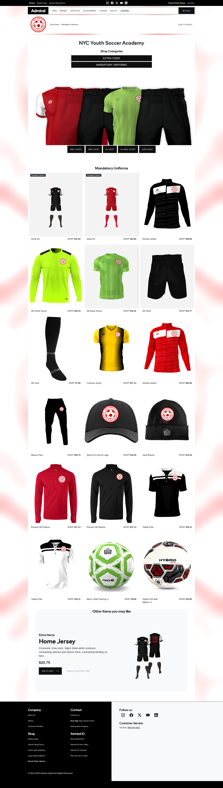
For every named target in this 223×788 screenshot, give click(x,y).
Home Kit (35, 239)
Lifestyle (75, 10)
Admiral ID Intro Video (79, 744)
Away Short (93, 149)
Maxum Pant (37, 455)
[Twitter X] (116, 3)
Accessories (89, 10)
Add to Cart (43, 230)
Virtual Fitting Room (57, 3)
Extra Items (54, 24)
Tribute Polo (148, 527)
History (31, 721)
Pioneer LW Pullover (40, 527)
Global (32, 3)
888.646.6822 (134, 728)
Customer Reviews (35, 726)
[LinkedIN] (126, 3)
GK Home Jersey (39, 311)
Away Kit (91, 239)
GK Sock (35, 383)
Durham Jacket (149, 239)
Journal (124, 10)
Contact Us (74, 715)
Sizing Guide (42, 3)
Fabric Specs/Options (36, 750)
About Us (31, 715)
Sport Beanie (148, 455)
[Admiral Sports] (38, 10)
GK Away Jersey (128, 149)
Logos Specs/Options (36, 756)
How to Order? (185, 24)
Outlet (113, 10)
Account (191, 3)
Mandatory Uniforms (70, 24)
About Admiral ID (77, 739)
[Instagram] (107, 3)
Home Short (147, 149)
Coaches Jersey (94, 383)
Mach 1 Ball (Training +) (98, 599)
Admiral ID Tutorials (78, 750)
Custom (103, 10)
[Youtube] (121, 3)
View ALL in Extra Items (78, 671)
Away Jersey (76, 149)
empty (187, 11)
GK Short (110, 149)
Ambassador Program (79, 726)
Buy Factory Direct (82, 721)
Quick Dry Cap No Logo (98, 455)
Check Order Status (176, 3)
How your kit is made (78, 756)
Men (55, 10)
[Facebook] (112, 3)
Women (63, 10)
